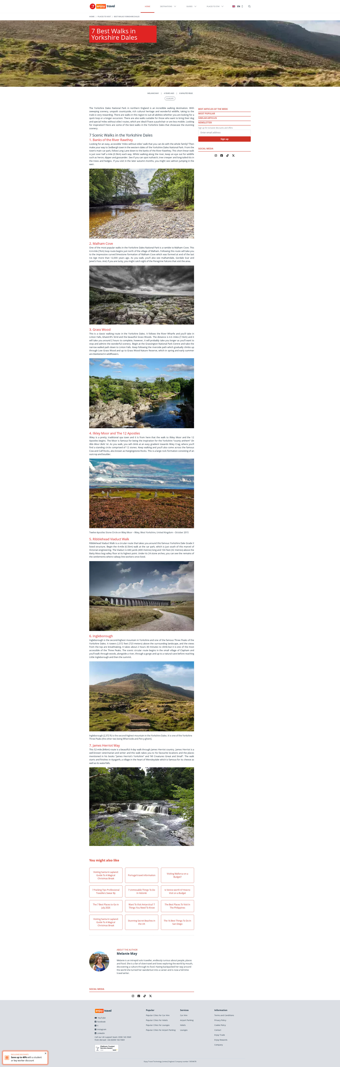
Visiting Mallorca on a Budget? (177, 875)
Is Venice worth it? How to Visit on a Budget (177, 891)
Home (147, 6)
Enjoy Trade (219, 1035)
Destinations (166, 6)
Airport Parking (187, 1020)
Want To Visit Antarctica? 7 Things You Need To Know (142, 906)
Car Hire (183, 1015)
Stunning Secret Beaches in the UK (141, 922)
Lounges (184, 1030)
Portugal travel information (141, 875)
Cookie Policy (220, 1025)
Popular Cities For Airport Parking (161, 1030)
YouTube (101, 1018)
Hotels (183, 1025)
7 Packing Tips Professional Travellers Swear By (105, 891)
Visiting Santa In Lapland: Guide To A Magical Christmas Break (105, 875)
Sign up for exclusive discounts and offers (215, 128)
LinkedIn (101, 1033)
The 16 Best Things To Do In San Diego (177, 922)
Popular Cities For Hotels (157, 1020)
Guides (189, 6)
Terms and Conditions (224, 1015)
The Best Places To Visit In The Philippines (177, 906)
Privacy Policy (220, 1020)
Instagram (101, 1029)
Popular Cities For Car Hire (157, 1015)
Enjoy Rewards (220, 1040)
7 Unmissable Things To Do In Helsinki (141, 891)
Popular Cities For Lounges (158, 1025)
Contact (217, 1030)
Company (218, 1044)
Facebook (101, 1021)
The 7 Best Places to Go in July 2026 (106, 906)
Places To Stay (213, 6)
